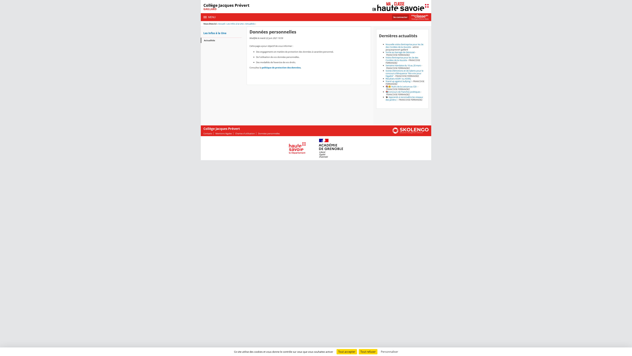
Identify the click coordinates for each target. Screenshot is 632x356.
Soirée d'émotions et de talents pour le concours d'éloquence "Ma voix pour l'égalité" (404, 73)
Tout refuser (368, 352)
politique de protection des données (281, 67)
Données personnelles (269, 133)
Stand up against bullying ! (398, 81)
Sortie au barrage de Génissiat (400, 52)
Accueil (221, 23)
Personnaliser (389, 352)
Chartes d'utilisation (245, 133)
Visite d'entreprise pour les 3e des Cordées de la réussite (402, 59)
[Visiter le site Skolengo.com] (410, 132)
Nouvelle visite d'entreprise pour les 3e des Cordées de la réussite (404, 45)
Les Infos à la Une (235, 23)
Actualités (250, 23)
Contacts (207, 133)
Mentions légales (223, 133)
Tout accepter (346, 352)
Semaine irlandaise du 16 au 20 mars (403, 65)
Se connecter (400, 17)
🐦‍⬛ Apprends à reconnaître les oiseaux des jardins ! (404, 98)
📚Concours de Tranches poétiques (403, 91)
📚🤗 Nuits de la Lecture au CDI (401, 86)
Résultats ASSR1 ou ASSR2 (398, 78)
